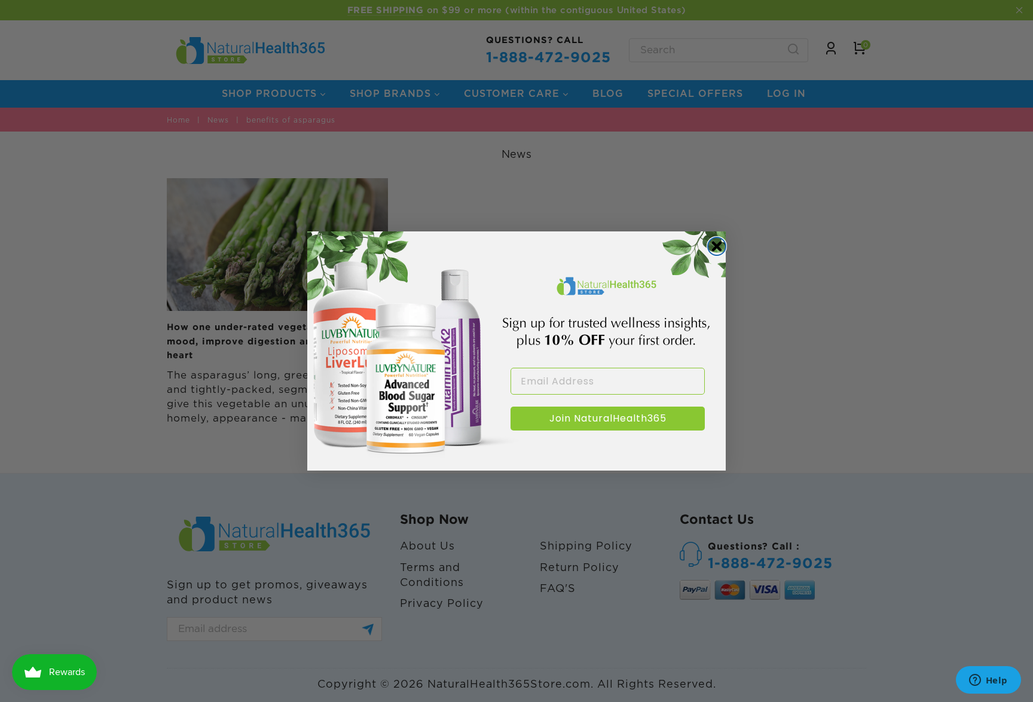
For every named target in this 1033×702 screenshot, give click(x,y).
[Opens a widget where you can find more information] (988, 681)
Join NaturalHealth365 (608, 418)
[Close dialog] (717, 246)
